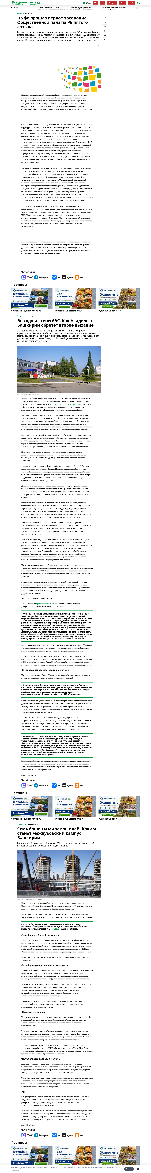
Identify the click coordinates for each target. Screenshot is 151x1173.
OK (102, 3)
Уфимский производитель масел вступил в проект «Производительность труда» (114, 8)
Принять (129, 1169)
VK (95, 3)
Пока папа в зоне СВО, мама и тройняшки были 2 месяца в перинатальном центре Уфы (81, 8)
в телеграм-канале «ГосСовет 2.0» (65, 404)
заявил (55, 929)
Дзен (123, 3)
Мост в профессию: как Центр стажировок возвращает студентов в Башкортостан (52, 8)
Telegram (112, 3)
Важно (19, 13)
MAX (131, 3)
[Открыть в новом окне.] (27, 277)
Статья (14, 7)
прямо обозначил (43, 603)
